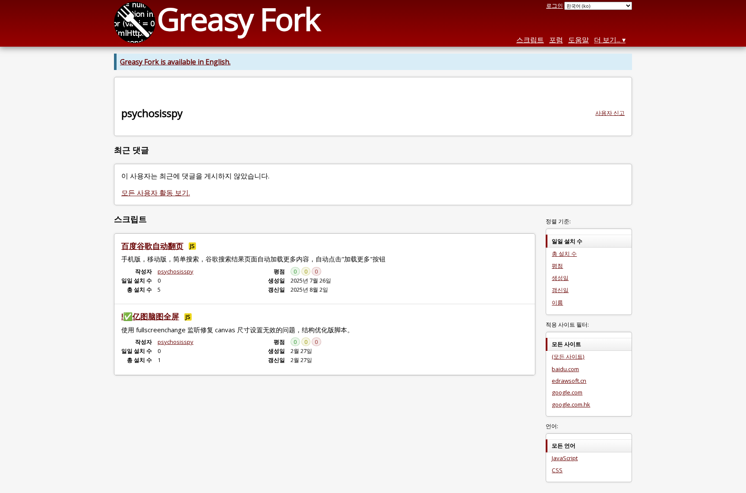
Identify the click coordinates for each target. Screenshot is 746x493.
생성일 (560, 278)
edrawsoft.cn (569, 381)
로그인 (554, 6)
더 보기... (607, 40)
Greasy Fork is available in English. (175, 62)
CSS (557, 470)
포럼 (556, 40)
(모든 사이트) (568, 356)
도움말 (578, 40)
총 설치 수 (564, 254)
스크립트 (530, 40)
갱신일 (560, 290)
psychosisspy (175, 271)
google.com (567, 392)
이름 (557, 302)
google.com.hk (571, 404)
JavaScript (565, 458)
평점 (557, 266)
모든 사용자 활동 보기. (155, 192)
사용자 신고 (610, 113)
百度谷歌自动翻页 (152, 246)
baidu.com (565, 369)
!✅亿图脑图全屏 (150, 316)
